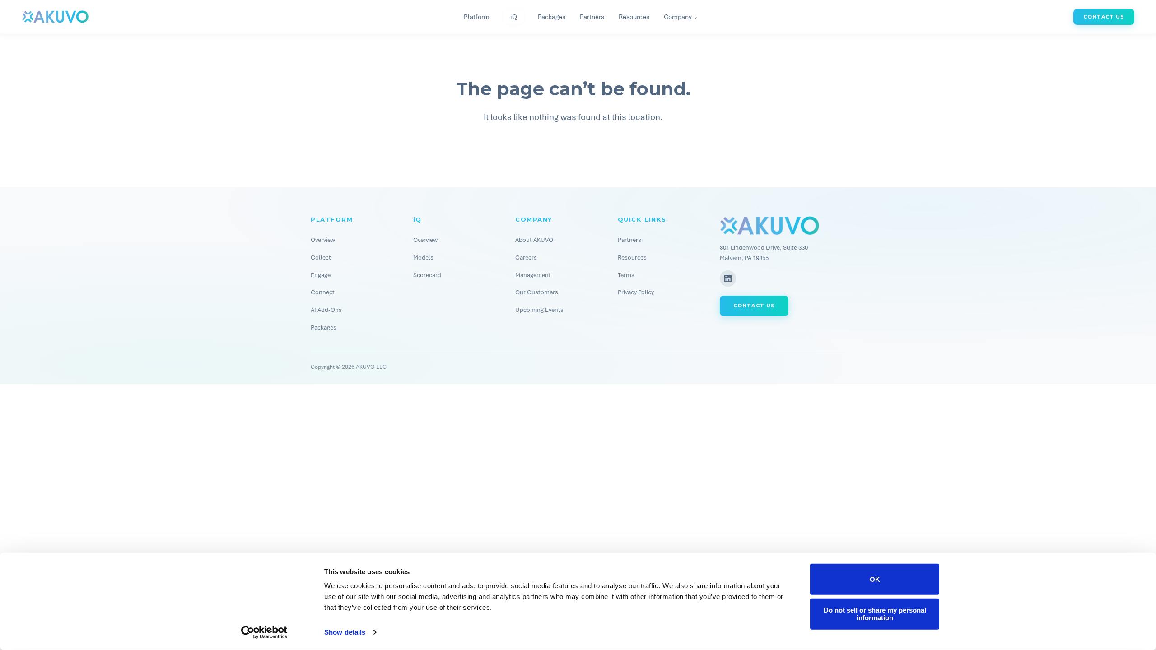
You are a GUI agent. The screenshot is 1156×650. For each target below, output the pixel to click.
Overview (323, 240)
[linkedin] (728, 278)
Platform (476, 17)
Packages (551, 17)
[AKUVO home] (55, 16)
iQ (513, 17)
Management (533, 275)
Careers (526, 257)
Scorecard (427, 275)
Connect (323, 292)
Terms (626, 275)
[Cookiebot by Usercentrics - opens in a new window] (264, 632)
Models (423, 257)
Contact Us (1103, 17)
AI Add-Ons (326, 310)
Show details (344, 632)
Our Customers (536, 292)
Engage (321, 275)
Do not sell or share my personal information (875, 614)
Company (681, 17)
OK (875, 579)
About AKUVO (534, 240)
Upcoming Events (539, 310)
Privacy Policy (636, 292)
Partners (592, 17)
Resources (634, 17)
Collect (321, 257)
